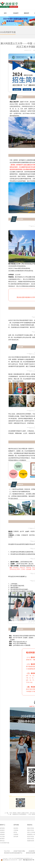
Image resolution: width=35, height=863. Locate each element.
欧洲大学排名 (30, 836)
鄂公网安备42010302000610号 (10, 860)
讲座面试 (2, 830)
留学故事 (16, 836)
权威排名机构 (30, 840)
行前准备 (16, 830)
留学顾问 (2, 838)
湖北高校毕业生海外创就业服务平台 (13, 853)
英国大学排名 (30, 830)
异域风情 (16, 834)
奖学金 (15, 832)
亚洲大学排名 (30, 838)
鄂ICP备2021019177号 (28, 860)
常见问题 (2, 836)
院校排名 (29, 824)
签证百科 (16, 828)
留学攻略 (16, 824)
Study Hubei (7, 851)
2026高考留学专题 (4, 842)
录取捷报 (2, 834)
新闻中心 (2, 824)
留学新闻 (2, 828)
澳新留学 (26, 13)
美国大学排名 (30, 828)
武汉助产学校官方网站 (19, 851)
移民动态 (2, 840)
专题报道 (2, 832)
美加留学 (15, 13)
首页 (5, 13)
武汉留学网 (31, 851)
